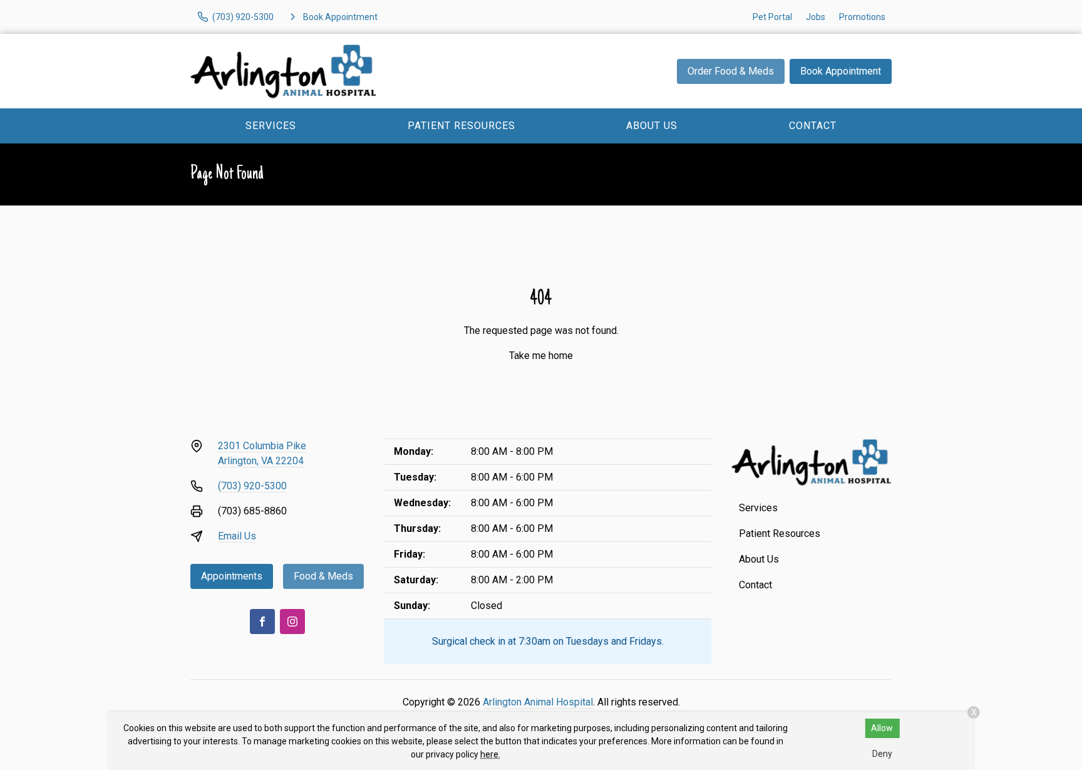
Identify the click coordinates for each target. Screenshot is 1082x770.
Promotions (862, 17)
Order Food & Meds (731, 71)
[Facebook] (262, 621)
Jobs (815, 17)
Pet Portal (772, 17)
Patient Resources (461, 126)
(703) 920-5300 (252, 486)
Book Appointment (840, 71)
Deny (882, 754)
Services (270, 126)
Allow (882, 728)
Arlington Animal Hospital (538, 702)
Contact (813, 126)
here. (490, 754)
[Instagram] (292, 621)
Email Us (237, 536)
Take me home (541, 356)
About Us (652, 126)
